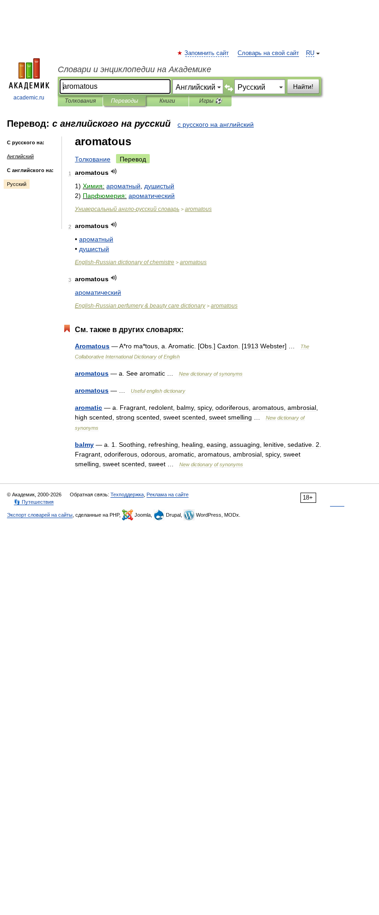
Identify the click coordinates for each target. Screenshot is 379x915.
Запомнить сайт (207, 53)
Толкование (92, 159)
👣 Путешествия (34, 502)
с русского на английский (215, 124)
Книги (167, 101)
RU (310, 53)
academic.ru (28, 97)
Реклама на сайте (168, 494)
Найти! (303, 86)
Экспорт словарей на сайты (40, 515)
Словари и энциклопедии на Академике (134, 69)
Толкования (80, 101)
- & (140, 306)
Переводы (124, 101)
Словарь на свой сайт (268, 53)
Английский (20, 156)
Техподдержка (127, 494)
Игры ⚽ (210, 101)
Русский (16, 184)
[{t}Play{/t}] (113, 171)
